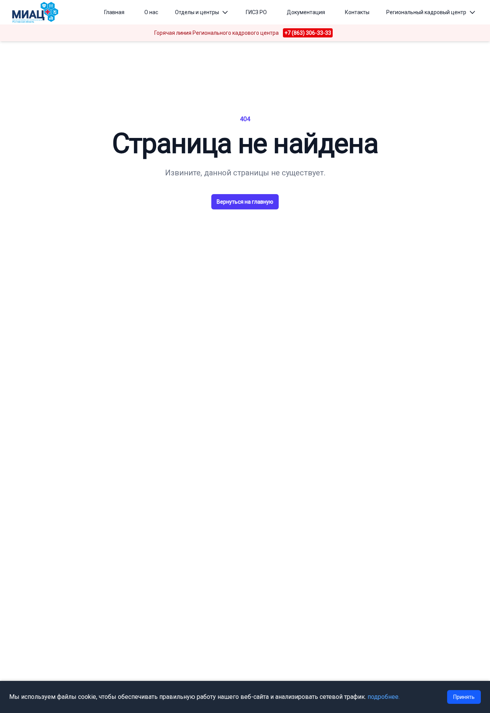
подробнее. (384, 696)
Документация (306, 12)
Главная (114, 12)
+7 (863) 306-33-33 (307, 33)
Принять (464, 697)
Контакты (357, 12)
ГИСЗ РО (256, 12)
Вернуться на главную (245, 202)
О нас (151, 12)
